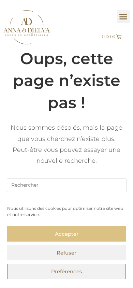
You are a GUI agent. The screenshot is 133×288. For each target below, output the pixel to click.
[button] (123, 16)
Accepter (66, 234)
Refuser (66, 252)
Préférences (66, 271)
